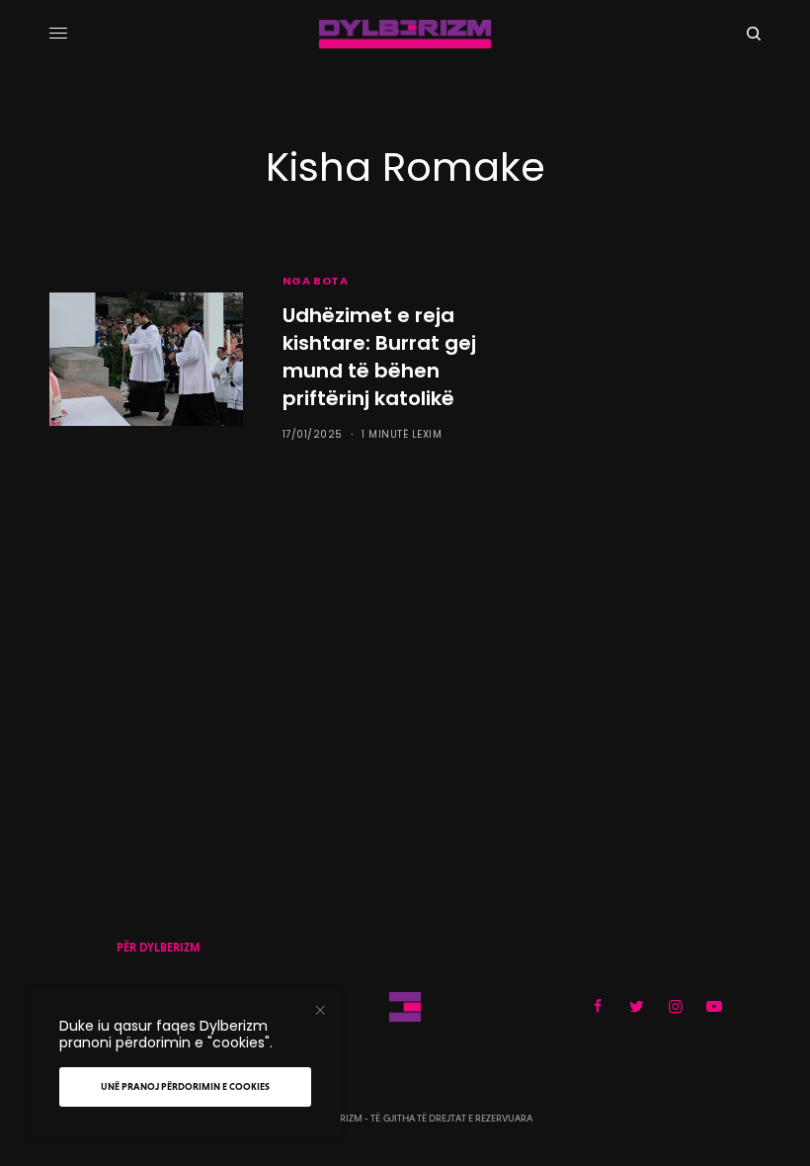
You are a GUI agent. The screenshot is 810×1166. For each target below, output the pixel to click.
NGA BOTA (315, 281)
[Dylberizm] (405, 34)
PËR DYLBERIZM (158, 948)
